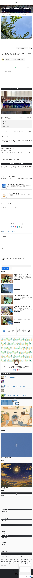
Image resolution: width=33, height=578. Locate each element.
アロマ (3, 516)
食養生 (5, 564)
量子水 (2, 564)
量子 (26, 563)
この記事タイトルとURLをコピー (17, 223)
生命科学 (18, 561)
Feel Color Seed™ (5, 533)
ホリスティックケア (4, 231)
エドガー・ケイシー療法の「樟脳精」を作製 (7, 402)
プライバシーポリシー (9, 570)
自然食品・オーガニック (5, 511)
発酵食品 (22, 561)
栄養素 (2, 561)
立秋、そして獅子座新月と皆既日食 (6, 457)
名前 (2, 248)
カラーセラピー (8, 556)
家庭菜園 (25, 559)
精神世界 (2, 563)
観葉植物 (23, 563)
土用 (19, 559)
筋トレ (28, 561)
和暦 (14, 559)
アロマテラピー (3, 556)
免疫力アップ (2, 559)
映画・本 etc (4, 546)
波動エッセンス (10, 231)
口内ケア (9, 559)
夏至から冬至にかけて (8, 71)
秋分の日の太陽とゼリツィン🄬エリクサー (21, 285)
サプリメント (4, 513)
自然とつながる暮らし (5, 535)
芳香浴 (14, 563)
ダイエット (19, 556)
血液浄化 (20, 563)
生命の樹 (3, 531)
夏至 (21, 559)
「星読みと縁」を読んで (5, 487)
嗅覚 (17, 559)
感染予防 (31, 559)
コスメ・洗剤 (4, 520)
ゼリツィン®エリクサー (5, 529)
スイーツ (12, 556)
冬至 (7, 231)
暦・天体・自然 (4, 537)
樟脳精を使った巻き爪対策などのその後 (6, 400)
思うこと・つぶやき (5, 551)
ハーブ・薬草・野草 (5, 518)
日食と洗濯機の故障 (4, 428)
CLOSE (27, 67)
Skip (26, 576)
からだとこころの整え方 (5, 509)
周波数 (12, 559)
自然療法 (11, 563)
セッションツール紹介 (5, 524)
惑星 (27, 559)
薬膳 (17, 563)
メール (2, 251)
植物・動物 (3, 544)
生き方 (15, 561)
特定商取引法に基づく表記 (15, 570)
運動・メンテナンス (5, 522)
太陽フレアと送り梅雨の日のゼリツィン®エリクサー (22, 295)
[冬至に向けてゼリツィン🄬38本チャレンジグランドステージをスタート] (17, 227)
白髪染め (25, 561)
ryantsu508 (15, 400)
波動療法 (13, 231)
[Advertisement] (16, 81)
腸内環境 (6, 563)
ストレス (16, 556)
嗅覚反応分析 (4, 526)
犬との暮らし (4, 542)
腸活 (8, 563)
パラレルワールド (24, 556)
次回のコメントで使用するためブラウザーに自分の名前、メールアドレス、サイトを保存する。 (14, 258)
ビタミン (28, 556)
